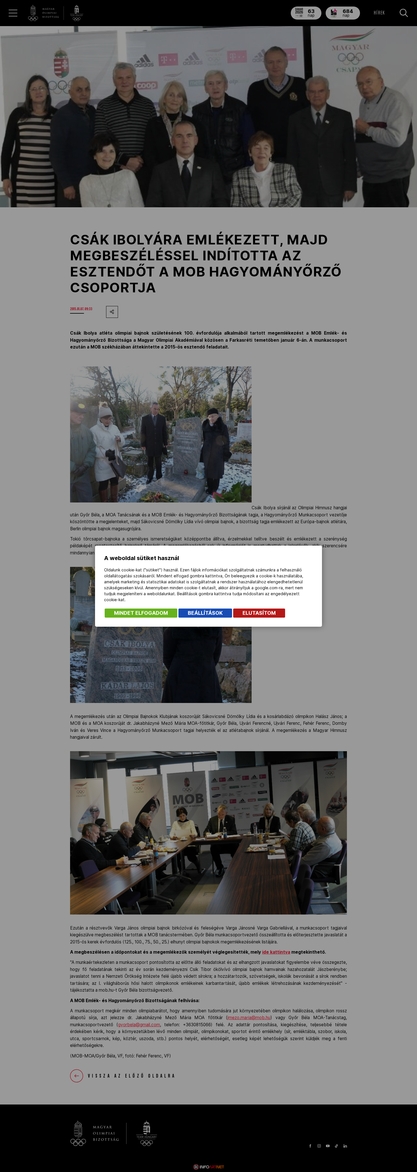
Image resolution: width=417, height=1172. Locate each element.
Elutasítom (259, 613)
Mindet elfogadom (141, 613)
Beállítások (205, 613)
